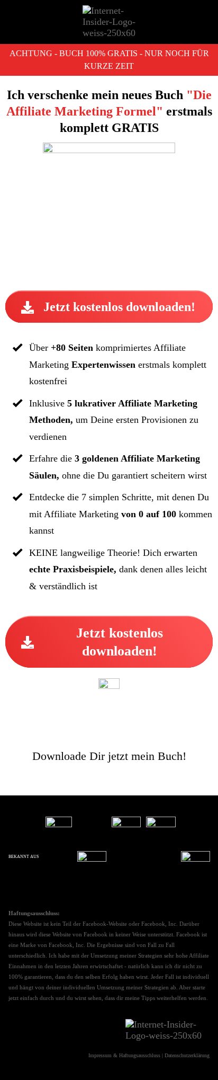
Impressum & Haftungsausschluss (124, 1055)
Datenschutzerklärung (187, 1055)
